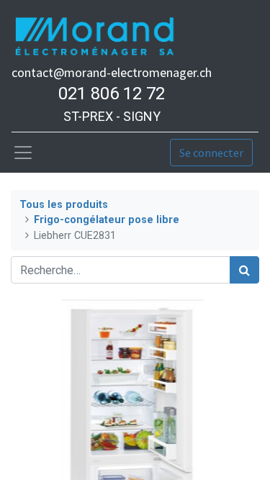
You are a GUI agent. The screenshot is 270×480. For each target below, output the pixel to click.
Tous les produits (63, 205)
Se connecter (211, 152)
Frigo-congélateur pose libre (106, 220)
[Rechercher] (244, 270)
